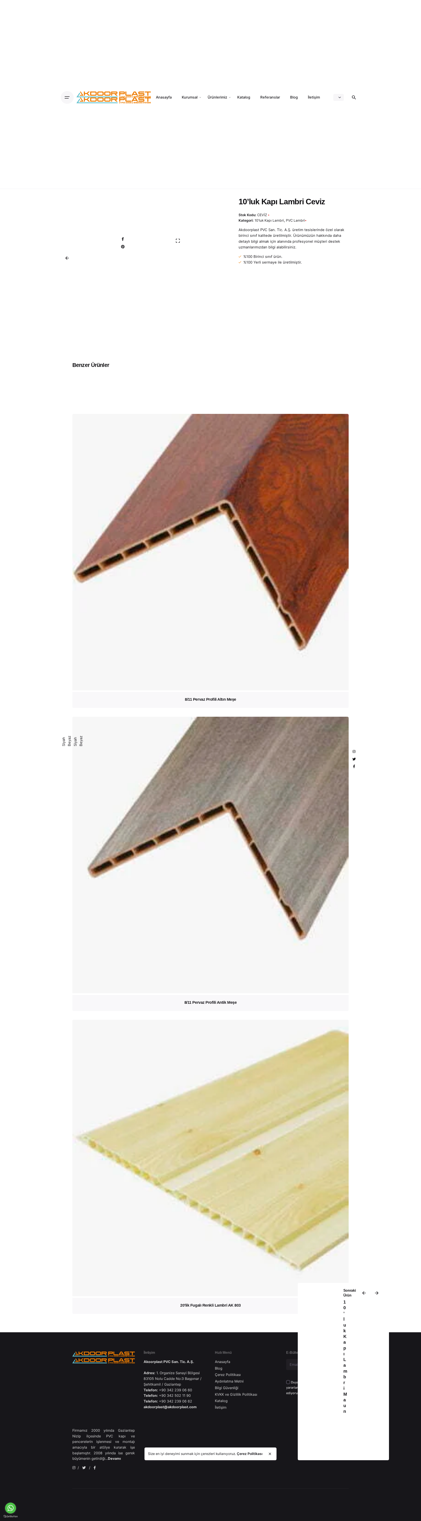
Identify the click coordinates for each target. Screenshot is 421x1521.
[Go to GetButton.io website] (11, 1516)
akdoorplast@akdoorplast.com (170, 1407)
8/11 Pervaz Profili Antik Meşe (210, 1002)
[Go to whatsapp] (10, 1508)
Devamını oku (210, 646)
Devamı (114, 1458)
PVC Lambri (295, 220)
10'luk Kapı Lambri (269, 220)
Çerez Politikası (249, 1453)
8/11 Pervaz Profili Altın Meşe (210, 699)
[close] (270, 1454)
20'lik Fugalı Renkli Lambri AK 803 (210, 1305)
